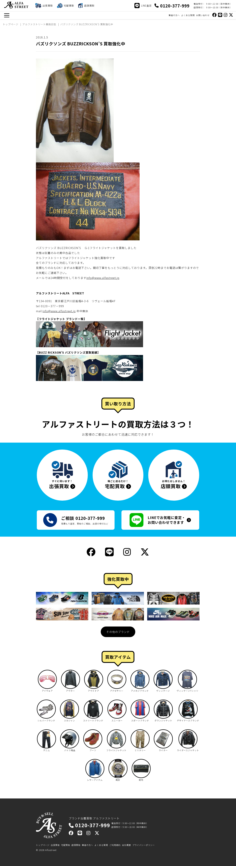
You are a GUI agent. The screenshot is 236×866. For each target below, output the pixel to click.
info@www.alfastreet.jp (102, 278)
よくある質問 (188, 15)
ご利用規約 (115, 844)
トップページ (42, 844)
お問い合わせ (203, 15)
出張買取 (55, 844)
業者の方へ (174, 15)
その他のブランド (118, 632)
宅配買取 (65, 844)
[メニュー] (7, 15)
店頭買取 (76, 844)
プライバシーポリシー (143, 844)
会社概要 (126, 844)
